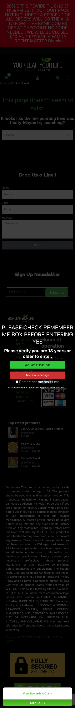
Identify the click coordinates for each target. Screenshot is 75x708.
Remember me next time (38, 382)
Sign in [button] (35, 702)
